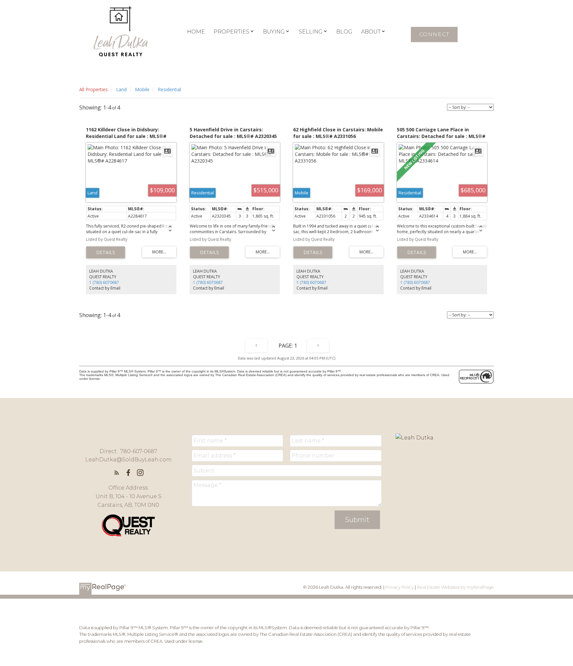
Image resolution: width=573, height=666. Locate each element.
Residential (169, 89)
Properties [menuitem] (231, 32)
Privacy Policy (399, 587)
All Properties (93, 89)
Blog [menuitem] (344, 32)
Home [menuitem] (196, 32)
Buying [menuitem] (274, 32)
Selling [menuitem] (311, 32)
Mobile (142, 89)
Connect (434, 34)
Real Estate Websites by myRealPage (455, 587)
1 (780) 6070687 (104, 282)
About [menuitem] (371, 32)
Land (121, 89)
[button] (434, 34)
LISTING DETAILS (105, 252)
